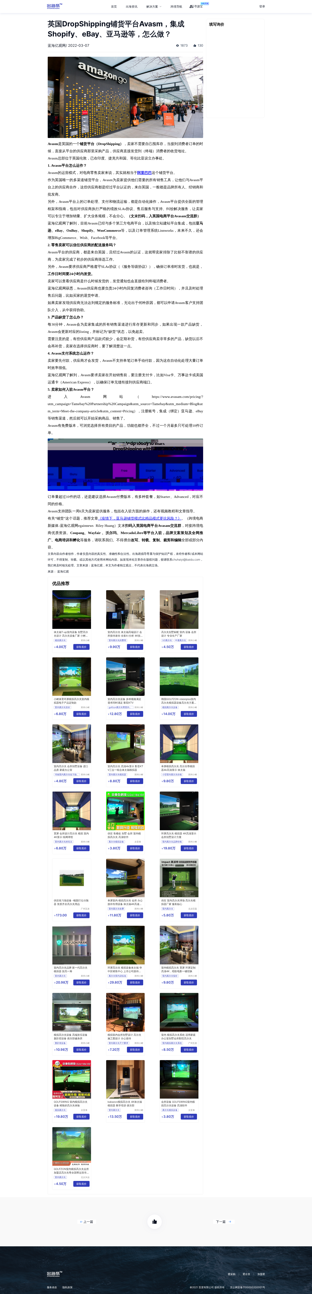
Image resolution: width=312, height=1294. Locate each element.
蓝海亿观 (63, 571)
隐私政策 (67, 1287)
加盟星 (261, 1274)
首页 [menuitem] (114, 6)
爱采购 (231, 1274)
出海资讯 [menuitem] (131, 6)
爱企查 (246, 1274)
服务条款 (52, 1287)
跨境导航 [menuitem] (176, 6)
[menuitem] (154, 6)
